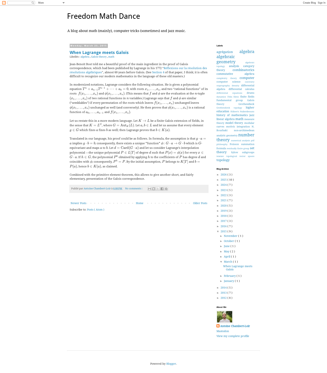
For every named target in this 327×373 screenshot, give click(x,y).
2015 (224, 231)
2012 (224, 297)
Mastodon (222, 331)
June (227, 246)
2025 (224, 179)
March (228, 261)
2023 (224, 190)
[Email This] (149, 189)
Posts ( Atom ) (95, 209)
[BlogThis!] (154, 189)
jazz (251, 115)
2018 (224, 215)
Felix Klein (233, 97)
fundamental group (231, 100)
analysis (236, 66)
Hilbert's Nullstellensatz (242, 111)
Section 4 (158, 72)
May (227, 251)
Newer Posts (78, 203)
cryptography (224, 85)
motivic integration (239, 126)
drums (250, 92)
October (229, 241)
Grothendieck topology (231, 108)
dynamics (221, 97)
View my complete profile (232, 336)
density (236, 85)
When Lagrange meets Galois (99, 52)
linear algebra (225, 119)
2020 (224, 205)
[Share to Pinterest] (166, 189)
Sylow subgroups (243, 152)
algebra (85, 56)
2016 (224, 226)
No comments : (134, 188)
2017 (224, 220)
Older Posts (200, 203)
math (111, 56)
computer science (230, 81)
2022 (224, 195)
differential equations (231, 93)
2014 (224, 287)
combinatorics (243, 70)
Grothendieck (246, 104)
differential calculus (242, 89)
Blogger (171, 363)
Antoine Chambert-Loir (235, 326)
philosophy (223, 144)
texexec (221, 156)
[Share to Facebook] (162, 189)
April (227, 256)
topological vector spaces (240, 156)
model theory (234, 122)
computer (247, 78)
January (229, 280)
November (231, 235)
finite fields (247, 96)
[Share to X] (158, 189)
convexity (249, 82)
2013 (224, 292)
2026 (224, 174)
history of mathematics (232, 115)
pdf (252, 140)
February (230, 275)
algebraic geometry (230, 59)
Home (139, 203)
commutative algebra (235, 73)
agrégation (227, 52)
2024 (224, 184)
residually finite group (238, 148)
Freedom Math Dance (103, 16)
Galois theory (99, 56)
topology (223, 160)
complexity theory (228, 78)
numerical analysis (241, 140)
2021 (224, 200)
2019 (224, 210)
